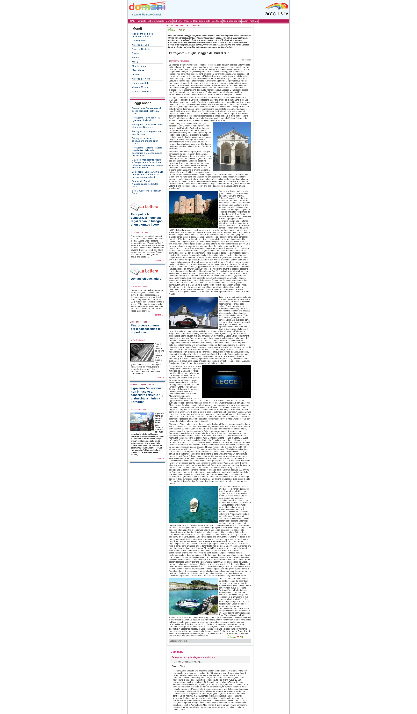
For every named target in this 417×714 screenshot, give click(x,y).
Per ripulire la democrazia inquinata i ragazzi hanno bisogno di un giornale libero (147, 219)
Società (160, 21)
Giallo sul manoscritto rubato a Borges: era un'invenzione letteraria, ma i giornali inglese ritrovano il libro (147, 163)
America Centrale (141, 49)
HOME (132, 21)
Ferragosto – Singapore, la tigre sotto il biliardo (146, 119)
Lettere (151, 21)
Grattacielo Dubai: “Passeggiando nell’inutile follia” (145, 184)
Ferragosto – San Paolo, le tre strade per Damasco (147, 125)
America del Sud (140, 45)
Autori (245, 21)
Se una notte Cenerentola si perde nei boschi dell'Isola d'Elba (146, 111)
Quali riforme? (146, 384)
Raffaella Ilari (139, 340)
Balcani (135, 53)
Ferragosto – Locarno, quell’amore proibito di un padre (145, 141)
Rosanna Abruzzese (180, 61)
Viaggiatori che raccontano (187, 25)
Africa (135, 61)
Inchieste (141, 21)
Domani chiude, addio (146, 278)
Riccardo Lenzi (139, 410)
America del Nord (141, 78)
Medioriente (138, 70)
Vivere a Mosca (140, 87)
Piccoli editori (191, 21)
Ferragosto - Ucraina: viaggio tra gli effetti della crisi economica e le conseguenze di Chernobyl (147, 151)
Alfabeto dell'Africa (141, 91)
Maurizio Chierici (140, 286)
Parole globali (139, 40)
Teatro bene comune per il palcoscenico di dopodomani (146, 329)
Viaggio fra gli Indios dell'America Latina (142, 35)
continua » (159, 261)
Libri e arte (204, 21)
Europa (135, 57)
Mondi (168, 21)
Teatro (144, 322)
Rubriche (178, 21)
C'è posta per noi (232, 21)
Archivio (254, 21)
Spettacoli (217, 21)
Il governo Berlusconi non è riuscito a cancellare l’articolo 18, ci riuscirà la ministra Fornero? (147, 395)
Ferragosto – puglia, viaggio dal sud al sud (194, 657)
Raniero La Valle (140, 232)
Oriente (136, 74)
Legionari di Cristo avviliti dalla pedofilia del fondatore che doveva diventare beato (147, 174)
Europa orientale (140, 83)
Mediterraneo (139, 66)
